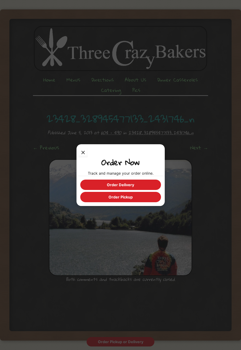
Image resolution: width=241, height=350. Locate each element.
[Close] (83, 152)
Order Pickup (120, 197)
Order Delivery (120, 184)
